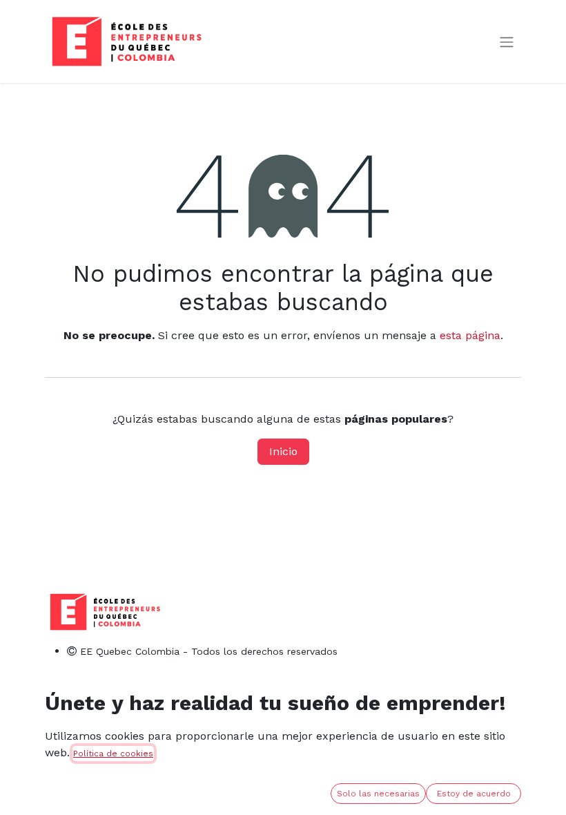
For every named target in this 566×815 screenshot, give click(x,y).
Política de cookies (113, 753)
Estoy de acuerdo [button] (474, 793)
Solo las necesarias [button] (378, 793)
